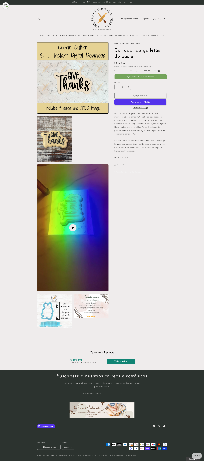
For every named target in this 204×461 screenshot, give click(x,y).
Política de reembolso (84, 455)
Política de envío (131, 455)
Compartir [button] (121, 165)
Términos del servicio (116, 455)
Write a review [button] (120, 361)
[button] (39, 18)
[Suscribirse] (120, 393)
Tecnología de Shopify (68, 455)
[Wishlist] (159, 18)
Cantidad (117, 82)
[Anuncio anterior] (37, 2)
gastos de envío (122, 66)
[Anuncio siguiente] (166, 2)
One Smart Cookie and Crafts (52, 455)
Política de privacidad (100, 455)
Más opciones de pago (140, 108)
